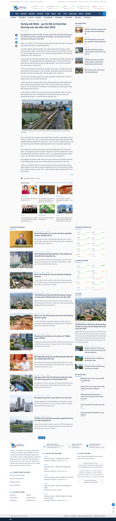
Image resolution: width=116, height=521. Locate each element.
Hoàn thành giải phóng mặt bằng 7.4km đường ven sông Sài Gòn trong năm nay (95, 52)
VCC (78, 287)
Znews (72, 174)
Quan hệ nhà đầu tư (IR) (16, 478)
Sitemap (66, 516)
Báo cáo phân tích (15, 485)
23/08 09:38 (83, 382)
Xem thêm (41, 437)
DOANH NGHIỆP (32, 14)
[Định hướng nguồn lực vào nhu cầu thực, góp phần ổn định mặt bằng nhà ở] (79, 40)
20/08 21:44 (87, 68)
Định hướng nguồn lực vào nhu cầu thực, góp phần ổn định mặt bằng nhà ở (95, 41)
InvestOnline (13, 500)
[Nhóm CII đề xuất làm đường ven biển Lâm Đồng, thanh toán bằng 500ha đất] (79, 30)
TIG (93, 254)
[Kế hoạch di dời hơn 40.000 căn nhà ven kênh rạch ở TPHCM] (79, 366)
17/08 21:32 (48, 354)
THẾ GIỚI (65, 14)
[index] (32, 6)
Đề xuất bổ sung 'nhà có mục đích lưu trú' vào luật (52, 398)
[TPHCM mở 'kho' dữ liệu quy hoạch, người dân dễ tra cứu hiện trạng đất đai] (21, 424)
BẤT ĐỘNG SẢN (40, 14)
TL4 (93, 276)
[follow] (10, 519)
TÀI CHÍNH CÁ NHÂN (73, 14)
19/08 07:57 (48, 313)
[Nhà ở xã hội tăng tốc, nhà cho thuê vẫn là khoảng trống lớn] (79, 70)
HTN (78, 265)
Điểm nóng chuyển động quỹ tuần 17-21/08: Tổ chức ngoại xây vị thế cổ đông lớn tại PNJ (92, 396)
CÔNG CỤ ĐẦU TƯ (78, 17)
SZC (78, 248)
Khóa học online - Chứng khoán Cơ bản (56, 458)
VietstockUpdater (31, 497)
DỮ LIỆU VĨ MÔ (30, 17)
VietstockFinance (61, 1)
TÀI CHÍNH (47, 14)
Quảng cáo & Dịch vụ (100, 516)
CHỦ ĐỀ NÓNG (13, 17)
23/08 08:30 (83, 400)
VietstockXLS (13, 497)
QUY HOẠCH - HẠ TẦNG (39, 231)
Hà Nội (38, 178)
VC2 (78, 282)
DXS (93, 237)
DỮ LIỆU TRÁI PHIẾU (68, 17)
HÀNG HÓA (53, 14)
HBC (93, 265)
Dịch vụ (91, 1)
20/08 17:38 (87, 58)
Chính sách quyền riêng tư (85, 516)
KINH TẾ (59, 14)
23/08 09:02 (83, 390)
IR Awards (86, 1)
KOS (78, 254)
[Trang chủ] (17, 445)
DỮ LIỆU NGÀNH (38, 17)
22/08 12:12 (87, 27)
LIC (93, 287)
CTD (78, 271)
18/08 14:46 (48, 334)
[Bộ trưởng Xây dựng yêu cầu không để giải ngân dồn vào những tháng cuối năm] (21, 362)
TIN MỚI (16, 14)
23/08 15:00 (83, 408)
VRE (78, 232)
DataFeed (12, 495)
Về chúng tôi (73, 516)
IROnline (28, 495)
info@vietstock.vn (76, 447)
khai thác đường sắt (29, 178)
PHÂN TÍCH (81, 14)
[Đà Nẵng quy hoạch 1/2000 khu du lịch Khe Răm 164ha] (79, 358)
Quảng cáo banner (15, 482)
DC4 (78, 276)
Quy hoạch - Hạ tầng (80, 322)
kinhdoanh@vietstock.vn (53, 447)
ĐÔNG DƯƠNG (88, 14)
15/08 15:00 (48, 395)
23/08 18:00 (83, 416)
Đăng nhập (96, 1)
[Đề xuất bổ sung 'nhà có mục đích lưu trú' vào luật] (21, 403)
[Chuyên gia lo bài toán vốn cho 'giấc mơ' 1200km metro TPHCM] (21, 342)
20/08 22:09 (87, 47)
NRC (78, 237)
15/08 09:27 (48, 416)
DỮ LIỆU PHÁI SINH (58, 17)
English (101, 1)
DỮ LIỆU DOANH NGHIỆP (48, 17)
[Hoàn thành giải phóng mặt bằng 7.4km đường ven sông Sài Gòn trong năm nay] (79, 50)
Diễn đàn (81, 1)
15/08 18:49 (48, 375)
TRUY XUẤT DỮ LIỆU (87, 17)
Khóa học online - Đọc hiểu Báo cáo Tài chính (58, 477)
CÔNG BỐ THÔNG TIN (22, 17)
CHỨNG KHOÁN (24, 14)
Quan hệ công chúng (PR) (17, 475)
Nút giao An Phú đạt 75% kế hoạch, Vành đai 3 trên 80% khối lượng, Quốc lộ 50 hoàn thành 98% (95, 350)
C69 (93, 271)
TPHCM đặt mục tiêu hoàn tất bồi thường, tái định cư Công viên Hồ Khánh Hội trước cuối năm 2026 (94, 62)
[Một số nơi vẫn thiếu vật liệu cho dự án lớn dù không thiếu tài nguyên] (21, 321)
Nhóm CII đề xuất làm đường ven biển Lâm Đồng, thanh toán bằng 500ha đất (95, 31)
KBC (78, 243)
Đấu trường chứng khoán (72, 1)
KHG (93, 232)
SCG (93, 282)
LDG (93, 248)
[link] (100, 13)
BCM (93, 243)
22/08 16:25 (87, 37)
